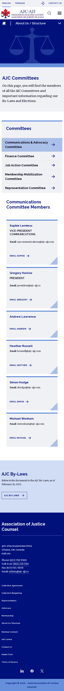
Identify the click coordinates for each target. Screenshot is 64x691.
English (6, 3)
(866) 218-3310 (21, 564)
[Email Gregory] (31, 288)
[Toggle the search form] (49, 13)
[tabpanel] (32, 325)
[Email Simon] (31, 393)
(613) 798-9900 (18, 560)
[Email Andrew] (31, 324)
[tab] (32, 145)
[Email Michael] (31, 429)
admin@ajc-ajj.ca (19, 571)
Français (20, 3)
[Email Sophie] (31, 242)
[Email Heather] (31, 357)
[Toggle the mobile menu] (58, 13)
